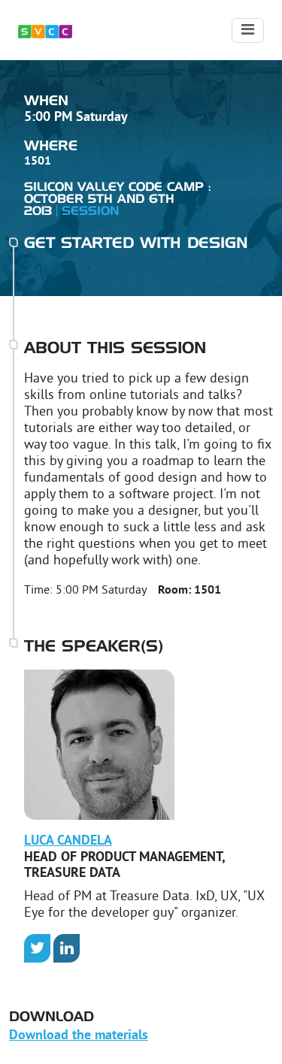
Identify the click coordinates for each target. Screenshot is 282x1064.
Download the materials (78, 1035)
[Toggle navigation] (248, 30)
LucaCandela (68, 841)
